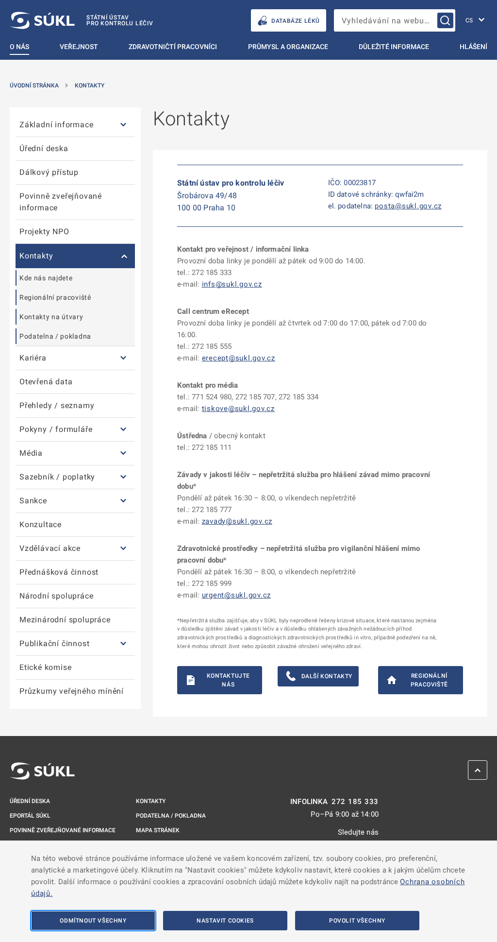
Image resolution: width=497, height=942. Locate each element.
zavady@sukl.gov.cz (237, 521)
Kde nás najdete (46, 278)
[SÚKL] (42, 771)
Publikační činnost (54, 643)
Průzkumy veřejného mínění (71, 691)
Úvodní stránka (34, 85)
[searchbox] (394, 20)
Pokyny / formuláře (55, 429)
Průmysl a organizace (288, 47)
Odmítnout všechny (93, 920)
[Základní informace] (123, 125)
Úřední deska (43, 148)
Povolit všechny (357, 920)
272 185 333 (355, 801)
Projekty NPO (44, 231)
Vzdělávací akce (50, 548)
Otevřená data (45, 381)
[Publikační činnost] (123, 644)
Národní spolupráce (56, 595)
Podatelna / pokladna (55, 336)
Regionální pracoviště (55, 297)
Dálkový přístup (49, 172)
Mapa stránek (158, 830)
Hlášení (473, 47)
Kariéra (33, 357)
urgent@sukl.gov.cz (236, 595)
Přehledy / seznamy (56, 405)
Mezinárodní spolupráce (65, 619)
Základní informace (56, 124)
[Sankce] (123, 501)
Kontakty (89, 85)
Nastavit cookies (225, 920)
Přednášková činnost (59, 572)
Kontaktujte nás (228, 680)
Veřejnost (79, 47)
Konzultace (40, 524)
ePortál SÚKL (30, 815)
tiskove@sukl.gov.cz (238, 408)
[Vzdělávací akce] (123, 549)
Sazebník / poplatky (57, 476)
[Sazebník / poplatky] (123, 477)
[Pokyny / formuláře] (123, 430)
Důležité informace (394, 47)
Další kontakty (326, 676)
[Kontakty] (123, 256)
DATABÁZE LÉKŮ (295, 20)
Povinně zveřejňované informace (60, 201)
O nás (19, 47)
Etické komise (45, 667)
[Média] (123, 453)
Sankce (33, 500)
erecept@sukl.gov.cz (238, 358)
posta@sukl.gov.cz (408, 206)
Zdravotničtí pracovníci (173, 47)
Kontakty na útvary (51, 317)
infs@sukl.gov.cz (232, 284)
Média (31, 453)
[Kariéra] (123, 358)
